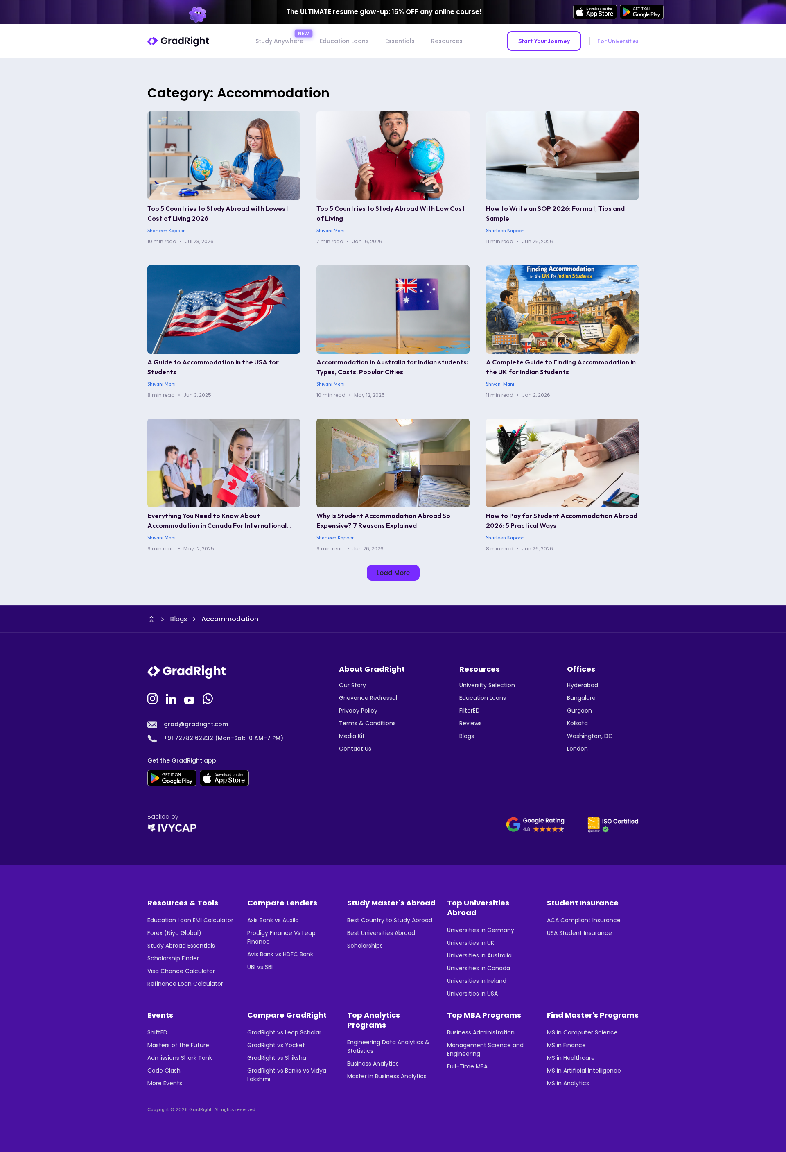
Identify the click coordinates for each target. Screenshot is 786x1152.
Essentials (400, 41)
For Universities (618, 41)
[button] (393, 573)
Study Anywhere (279, 41)
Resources (447, 41)
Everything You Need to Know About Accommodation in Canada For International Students (217, 525)
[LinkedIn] (172, 698)
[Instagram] (153, 698)
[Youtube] (190, 698)
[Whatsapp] (209, 698)
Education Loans (344, 41)
